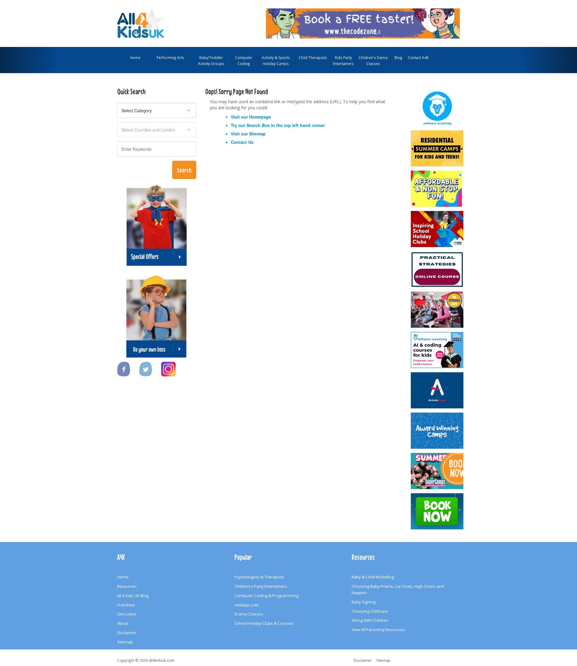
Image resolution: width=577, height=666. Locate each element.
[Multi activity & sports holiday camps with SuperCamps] (437, 471)
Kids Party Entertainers (343, 60)
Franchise (126, 605)
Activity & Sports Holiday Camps (276, 60)
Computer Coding (243, 60)
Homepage (260, 117)
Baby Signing (364, 602)
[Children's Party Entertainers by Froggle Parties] (437, 511)
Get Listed (126, 614)
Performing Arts (170, 57)
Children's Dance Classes (373, 60)
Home (135, 57)
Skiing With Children (370, 620)
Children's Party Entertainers (260, 586)
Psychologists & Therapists (259, 577)
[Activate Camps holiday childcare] (437, 390)
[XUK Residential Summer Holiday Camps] (437, 148)
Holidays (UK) (246, 605)
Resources (127, 586)
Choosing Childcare (370, 611)
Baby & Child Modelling (373, 577)
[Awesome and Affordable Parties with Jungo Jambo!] (437, 189)
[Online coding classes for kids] (363, 23)
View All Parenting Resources (378, 629)
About (122, 623)
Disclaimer (127, 632)
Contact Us (242, 142)
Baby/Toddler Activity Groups (211, 60)
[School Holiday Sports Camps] (437, 229)
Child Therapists (313, 57)
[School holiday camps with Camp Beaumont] (437, 431)
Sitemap (257, 134)
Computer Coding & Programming (266, 595)
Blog (398, 57)
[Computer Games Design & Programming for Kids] (437, 108)
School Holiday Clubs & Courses (263, 623)
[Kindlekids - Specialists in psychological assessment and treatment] (437, 269)
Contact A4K (418, 57)
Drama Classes (248, 614)
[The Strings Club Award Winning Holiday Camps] (437, 310)
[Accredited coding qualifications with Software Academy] (437, 350)
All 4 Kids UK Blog (132, 595)
